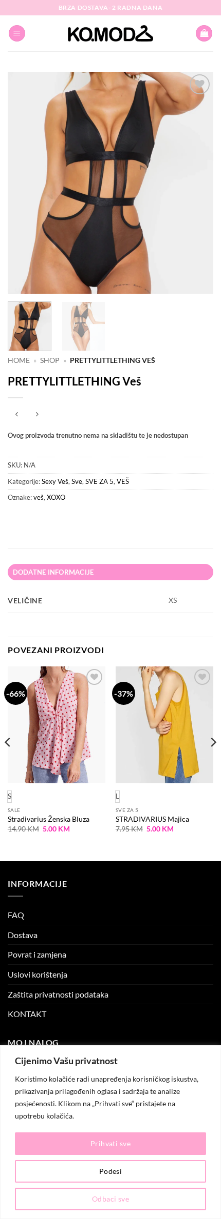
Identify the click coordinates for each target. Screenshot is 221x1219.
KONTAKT (27, 1014)
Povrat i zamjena (37, 954)
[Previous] (24, 182)
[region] (110, 1132)
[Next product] (17, 414)
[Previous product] (37, 414)
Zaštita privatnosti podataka (58, 994)
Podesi (110, 1171)
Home (19, 360)
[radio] (117, 796)
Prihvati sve (110, 1143)
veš (38, 497)
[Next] (196, 182)
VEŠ (123, 481)
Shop (50, 360)
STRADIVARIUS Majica (152, 819)
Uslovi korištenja (37, 974)
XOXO (56, 497)
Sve (76, 481)
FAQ (16, 915)
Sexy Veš (55, 481)
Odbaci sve (110, 1198)
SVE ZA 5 (99, 481)
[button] (17, 33)
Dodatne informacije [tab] (53, 572)
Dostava (23, 935)
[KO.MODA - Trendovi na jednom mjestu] (110, 33)
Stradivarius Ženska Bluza (48, 819)
